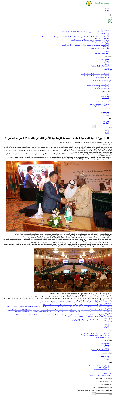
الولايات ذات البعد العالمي (101, 38)
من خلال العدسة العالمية (69, 45)
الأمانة (80, 31)
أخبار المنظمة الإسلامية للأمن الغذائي (98, 45)
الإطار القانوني (93, 31)
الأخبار (107, 43)
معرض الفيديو (104, 48)
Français (106, 12)
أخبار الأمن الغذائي (81, 45)
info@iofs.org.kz (107, 373)
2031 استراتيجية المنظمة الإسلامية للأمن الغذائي (66, 36)
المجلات (91, 48)
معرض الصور (105, 94)
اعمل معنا (98, 53)
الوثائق (107, 35)
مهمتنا (99, 31)
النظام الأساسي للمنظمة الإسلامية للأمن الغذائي (95, 36)
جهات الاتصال (105, 53)
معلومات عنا (105, 30)
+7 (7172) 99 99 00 (106, 375)
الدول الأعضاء (105, 33)
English (107, 8)
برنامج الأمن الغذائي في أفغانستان (99, 40)
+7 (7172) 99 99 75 (95, 375)
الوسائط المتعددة (104, 46)
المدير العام (85, 31)
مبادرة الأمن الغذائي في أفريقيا (80, 40)
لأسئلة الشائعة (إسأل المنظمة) (69, 31)
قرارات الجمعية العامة (46, 36)
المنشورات (97, 48)
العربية (107, 10)
